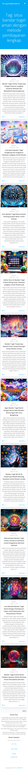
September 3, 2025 (14, 147)
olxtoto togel (14, 749)
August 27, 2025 (14, 603)
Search (24, 711)
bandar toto (14, 757)
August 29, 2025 (14, 471)
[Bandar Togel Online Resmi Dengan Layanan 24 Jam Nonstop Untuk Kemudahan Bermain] (14, 656)
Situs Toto (14, 744)
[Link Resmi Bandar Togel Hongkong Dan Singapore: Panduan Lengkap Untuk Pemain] (14, 132)
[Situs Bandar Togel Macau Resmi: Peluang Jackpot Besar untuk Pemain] (14, 196)
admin (14, 79)
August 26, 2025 (14, 672)
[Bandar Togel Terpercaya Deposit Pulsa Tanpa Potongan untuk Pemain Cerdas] (14, 326)
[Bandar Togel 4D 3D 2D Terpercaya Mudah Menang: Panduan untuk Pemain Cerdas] (14, 456)
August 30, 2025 (14, 405)
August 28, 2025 (14, 535)
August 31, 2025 (14, 341)
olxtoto (14, 753)
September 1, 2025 (14, 277)
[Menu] (25, 3)
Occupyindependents (11, 3)
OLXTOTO (19, 768)
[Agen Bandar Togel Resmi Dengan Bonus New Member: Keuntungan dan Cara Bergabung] (14, 390)
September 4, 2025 (14, 81)
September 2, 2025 (14, 211)
